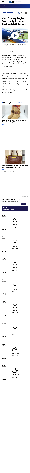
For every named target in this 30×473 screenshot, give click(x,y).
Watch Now (25, 1)
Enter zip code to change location (10, 201)
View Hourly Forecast (8, 209)
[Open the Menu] (2, 1)
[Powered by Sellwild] (25, 196)
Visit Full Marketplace (23, 102)
